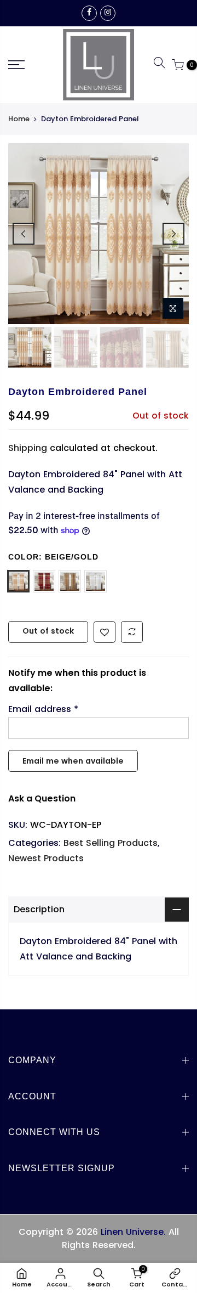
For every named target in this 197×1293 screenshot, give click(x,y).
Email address (43, 709)
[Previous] (23, 234)
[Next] (173, 234)
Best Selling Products (110, 843)
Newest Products (46, 858)
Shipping (27, 448)
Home (19, 119)
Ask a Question (42, 798)
